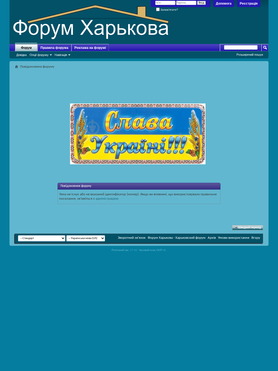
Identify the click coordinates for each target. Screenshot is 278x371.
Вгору (255, 238)
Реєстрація (249, 3)
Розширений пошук (249, 54)
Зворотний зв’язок (132, 238)
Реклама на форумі (90, 48)
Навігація (61, 54)
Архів (212, 238)
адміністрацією (107, 198)
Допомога (224, 3)
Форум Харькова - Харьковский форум (177, 238)
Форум (26, 48)
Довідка (21, 54)
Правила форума (54, 48)
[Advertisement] (139, 82)
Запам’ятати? (169, 9)
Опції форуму (39, 54)
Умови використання (233, 238)
